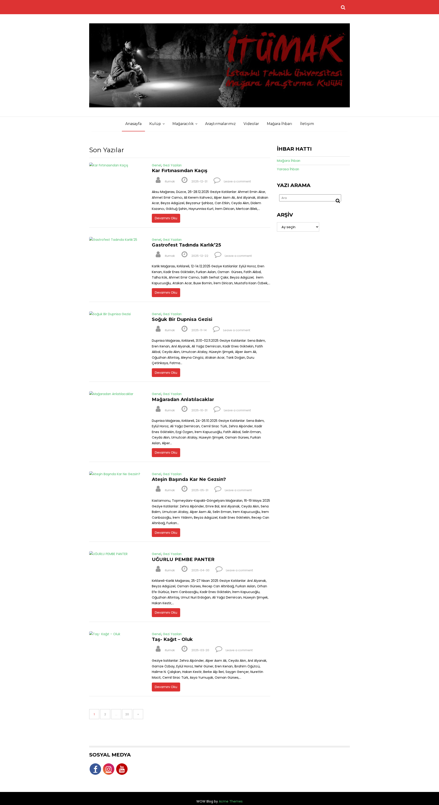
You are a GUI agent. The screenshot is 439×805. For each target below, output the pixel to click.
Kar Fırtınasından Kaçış (179, 170)
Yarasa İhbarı (288, 169)
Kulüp (155, 124)
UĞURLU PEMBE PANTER (183, 559)
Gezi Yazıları (172, 165)
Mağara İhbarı (279, 124)
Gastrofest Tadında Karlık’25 (186, 245)
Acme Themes (231, 801)
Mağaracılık (183, 124)
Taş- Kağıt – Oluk (172, 639)
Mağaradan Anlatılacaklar (183, 399)
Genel (156, 165)
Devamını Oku (166, 218)
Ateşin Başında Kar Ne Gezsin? (189, 479)
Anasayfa (133, 124)
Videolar (251, 124)
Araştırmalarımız (220, 124)
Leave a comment (237, 181)
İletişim (307, 124)
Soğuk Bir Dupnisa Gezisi (182, 319)
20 (128, 714)
